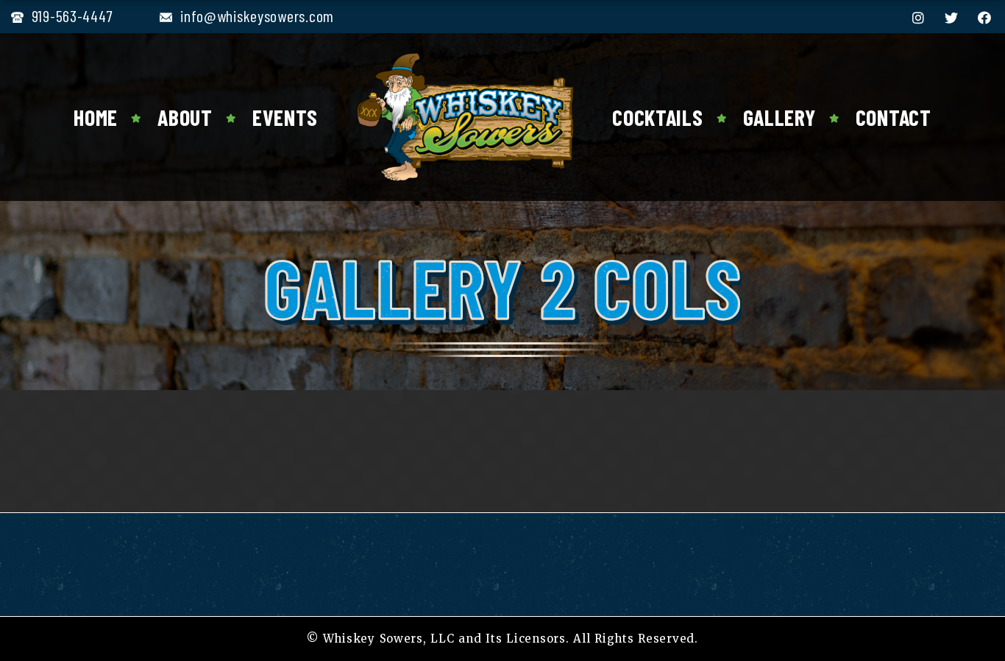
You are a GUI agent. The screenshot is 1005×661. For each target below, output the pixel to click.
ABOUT (185, 117)
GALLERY (779, 117)
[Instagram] (918, 17)
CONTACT (893, 117)
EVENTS (285, 117)
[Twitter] (951, 17)
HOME (96, 117)
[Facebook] (985, 17)
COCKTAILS (657, 117)
